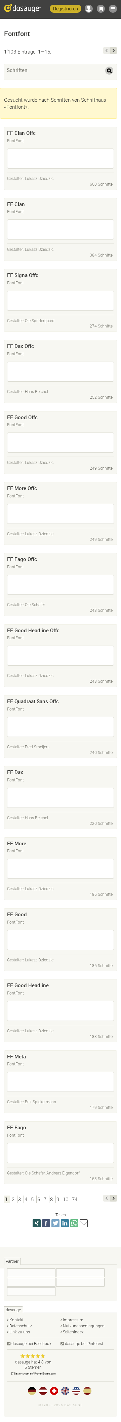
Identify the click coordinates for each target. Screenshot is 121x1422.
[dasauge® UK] (65, 1391)
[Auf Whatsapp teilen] (74, 1223)
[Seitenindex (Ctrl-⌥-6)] (113, 9)
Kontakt (16, 1319)
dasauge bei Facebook (31, 1343)
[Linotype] (31, 1292)
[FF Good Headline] (60, 1011)
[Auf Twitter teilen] (55, 1223)
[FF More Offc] (60, 514)
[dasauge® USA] (76, 1391)
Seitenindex (73, 1331)
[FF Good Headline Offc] (60, 655)
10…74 (70, 1199)
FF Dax (15, 772)
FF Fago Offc (22, 559)
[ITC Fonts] (80, 1273)
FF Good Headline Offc (33, 630)
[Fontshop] (31, 1282)
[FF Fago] (60, 1153)
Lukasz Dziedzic (39, 178)
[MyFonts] (31, 1273)
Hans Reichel (36, 391)
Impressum (73, 1319)
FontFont (15, 140)
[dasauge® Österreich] (43, 1391)
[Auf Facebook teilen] (46, 1223)
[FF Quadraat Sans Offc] (60, 727)
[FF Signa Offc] (60, 300)
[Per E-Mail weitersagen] (84, 1223)
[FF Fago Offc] (60, 584)
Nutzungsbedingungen (84, 1325)
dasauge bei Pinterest (84, 1343)
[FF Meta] (60, 1082)
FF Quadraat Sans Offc (33, 701)
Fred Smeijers (37, 746)
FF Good (17, 914)
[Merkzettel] (101, 9)
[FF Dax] (60, 798)
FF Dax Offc (20, 346)
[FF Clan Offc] (60, 158)
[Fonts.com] (80, 1282)
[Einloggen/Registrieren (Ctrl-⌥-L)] (89, 9)
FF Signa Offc (22, 275)
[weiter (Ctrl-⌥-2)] (113, 50)
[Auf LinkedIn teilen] (65, 1223)
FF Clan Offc (21, 132)
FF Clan (16, 204)
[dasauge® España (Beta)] (87, 1391)
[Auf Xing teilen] (37, 1223)
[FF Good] (60, 940)
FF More (16, 843)
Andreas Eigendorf (63, 1172)
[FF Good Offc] (60, 442)
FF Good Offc (22, 417)
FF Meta (16, 1056)
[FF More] (60, 868)
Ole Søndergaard (39, 320)
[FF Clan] (60, 229)
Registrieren (65, 8)
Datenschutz (20, 1325)
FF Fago (16, 1127)
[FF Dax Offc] (60, 371)
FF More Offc (22, 488)
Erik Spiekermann (40, 1101)
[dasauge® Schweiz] (54, 1391)
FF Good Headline (28, 985)
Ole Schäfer (35, 604)
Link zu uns (19, 1331)
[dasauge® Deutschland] (32, 1391)
